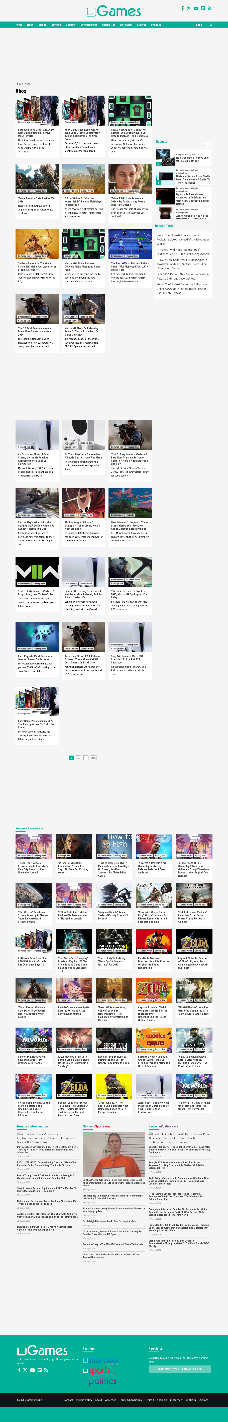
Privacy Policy (84, 1399)
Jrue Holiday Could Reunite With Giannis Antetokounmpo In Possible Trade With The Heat (113, 1197)
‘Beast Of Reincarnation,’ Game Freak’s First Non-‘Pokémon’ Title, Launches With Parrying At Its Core (113, 1014)
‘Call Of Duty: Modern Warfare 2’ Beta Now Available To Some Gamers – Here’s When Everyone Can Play (129, 459)
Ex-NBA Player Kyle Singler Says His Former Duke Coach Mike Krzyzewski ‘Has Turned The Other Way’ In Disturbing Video (114, 1182)
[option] (184, 158)
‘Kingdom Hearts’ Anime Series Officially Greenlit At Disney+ (114, 915)
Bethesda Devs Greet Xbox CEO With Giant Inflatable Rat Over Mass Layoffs (36, 133)
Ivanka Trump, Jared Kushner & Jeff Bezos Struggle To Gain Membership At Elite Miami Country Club (46, 1177)
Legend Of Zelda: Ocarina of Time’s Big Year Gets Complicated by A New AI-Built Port (193, 963)
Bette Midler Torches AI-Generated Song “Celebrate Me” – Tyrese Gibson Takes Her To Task (48, 1203)
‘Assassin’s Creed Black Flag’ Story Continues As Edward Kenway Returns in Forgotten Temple (153, 917)
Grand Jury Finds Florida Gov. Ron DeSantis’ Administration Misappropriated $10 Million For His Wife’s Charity (179, 1243)
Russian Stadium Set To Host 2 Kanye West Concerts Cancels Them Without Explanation (44, 1228)
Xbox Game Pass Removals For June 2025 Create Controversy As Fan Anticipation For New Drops (82, 134)
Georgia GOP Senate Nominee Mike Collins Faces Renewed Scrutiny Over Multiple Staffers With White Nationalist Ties (176, 1165)
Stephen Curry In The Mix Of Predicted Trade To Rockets (113, 1244)
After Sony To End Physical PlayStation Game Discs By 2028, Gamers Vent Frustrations (153, 1107)
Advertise (110, 1399)
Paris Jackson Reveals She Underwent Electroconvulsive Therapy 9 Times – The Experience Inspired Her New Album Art (47, 1149)
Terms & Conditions (130, 1399)
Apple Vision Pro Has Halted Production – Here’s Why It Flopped (192, 219)
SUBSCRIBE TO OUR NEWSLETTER (180, 1369)
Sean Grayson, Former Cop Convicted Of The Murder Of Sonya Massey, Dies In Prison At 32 (46, 1190)
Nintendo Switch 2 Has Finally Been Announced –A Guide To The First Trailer (193, 179)
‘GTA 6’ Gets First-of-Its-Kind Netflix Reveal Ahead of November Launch (72, 915)
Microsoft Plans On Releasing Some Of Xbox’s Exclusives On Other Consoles (81, 331)
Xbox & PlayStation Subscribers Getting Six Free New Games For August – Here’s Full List (36, 525)
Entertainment (89, 24)
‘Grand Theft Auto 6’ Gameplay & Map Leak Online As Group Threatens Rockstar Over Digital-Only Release (182, 289)
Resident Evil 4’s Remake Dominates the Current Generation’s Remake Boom (114, 1060)
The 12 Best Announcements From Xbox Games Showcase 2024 (34, 331)
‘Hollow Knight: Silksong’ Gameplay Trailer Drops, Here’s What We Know (82, 525)
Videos (42, 24)
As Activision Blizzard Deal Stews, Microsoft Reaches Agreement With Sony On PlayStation (33, 459)
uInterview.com (38, 1126)
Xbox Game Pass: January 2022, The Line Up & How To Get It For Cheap (36, 724)
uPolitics (156, 24)
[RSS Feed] (210, 8)
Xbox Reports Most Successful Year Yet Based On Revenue (35, 658)
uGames (203, 1399)
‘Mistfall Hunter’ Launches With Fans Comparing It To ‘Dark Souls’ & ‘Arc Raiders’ (193, 1010)
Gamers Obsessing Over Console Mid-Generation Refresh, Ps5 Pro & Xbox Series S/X (83, 594)
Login (199, 24)
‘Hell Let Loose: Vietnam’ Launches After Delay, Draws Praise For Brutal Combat (192, 917)
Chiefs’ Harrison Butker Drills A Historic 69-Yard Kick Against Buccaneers (111, 1256)
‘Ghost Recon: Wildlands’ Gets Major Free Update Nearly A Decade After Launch (32, 1012)
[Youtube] (196, 8)
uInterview (126, 24)
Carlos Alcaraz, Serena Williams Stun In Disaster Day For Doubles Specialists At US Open (112, 1233)
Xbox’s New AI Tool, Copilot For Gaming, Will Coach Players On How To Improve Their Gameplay (129, 133)
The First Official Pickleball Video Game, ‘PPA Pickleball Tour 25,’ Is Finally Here (130, 266)
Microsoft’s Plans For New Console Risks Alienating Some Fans (82, 266)
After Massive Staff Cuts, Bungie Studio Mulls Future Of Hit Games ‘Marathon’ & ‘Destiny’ (73, 1061)
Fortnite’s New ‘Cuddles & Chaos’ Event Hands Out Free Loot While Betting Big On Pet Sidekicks (154, 1061)
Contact (68, 1399)
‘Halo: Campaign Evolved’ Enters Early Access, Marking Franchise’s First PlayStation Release (192, 1061)
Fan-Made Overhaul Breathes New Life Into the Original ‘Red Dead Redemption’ (153, 963)
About (98, 1399)
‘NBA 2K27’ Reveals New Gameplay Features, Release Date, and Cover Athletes (183, 276)
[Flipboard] (203, 8)
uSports (141, 24)
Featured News (25, 122)
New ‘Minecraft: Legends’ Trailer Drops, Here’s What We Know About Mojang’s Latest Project (130, 525)
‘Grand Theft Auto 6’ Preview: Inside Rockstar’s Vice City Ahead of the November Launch (183, 239)
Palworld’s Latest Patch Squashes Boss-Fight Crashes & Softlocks (31, 1060)
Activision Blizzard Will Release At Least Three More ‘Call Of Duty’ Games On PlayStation (82, 659)
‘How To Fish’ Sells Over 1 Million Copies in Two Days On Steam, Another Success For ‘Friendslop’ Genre (182, 264)
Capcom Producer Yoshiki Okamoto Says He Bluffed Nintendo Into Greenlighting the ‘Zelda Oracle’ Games (152, 1014)
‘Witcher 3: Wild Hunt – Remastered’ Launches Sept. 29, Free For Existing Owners (183, 252)
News (30, 24)
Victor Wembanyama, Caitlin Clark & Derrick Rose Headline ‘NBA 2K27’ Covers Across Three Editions (34, 1109)
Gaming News (40, 122)
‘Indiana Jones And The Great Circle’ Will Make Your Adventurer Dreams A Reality (37, 266)
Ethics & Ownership (156, 1399)
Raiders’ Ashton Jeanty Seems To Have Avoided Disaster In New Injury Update (114, 1210)
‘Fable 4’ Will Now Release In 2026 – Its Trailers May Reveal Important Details (128, 201)
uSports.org (101, 1126)
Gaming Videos (117, 649)
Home (19, 24)
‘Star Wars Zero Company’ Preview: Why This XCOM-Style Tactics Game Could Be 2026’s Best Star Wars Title (73, 965)
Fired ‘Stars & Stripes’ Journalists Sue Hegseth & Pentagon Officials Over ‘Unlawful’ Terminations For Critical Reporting (176, 1196)
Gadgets (71, 24)
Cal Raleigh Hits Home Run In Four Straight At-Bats (109, 1221)
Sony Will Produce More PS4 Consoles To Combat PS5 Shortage (127, 659)
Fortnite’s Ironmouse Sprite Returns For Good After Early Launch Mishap (73, 1010)
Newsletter (108, 24)
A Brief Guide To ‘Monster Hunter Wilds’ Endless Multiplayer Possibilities (84, 201)
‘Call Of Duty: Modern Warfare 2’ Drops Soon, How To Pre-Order (36, 593)
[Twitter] (188, 8)
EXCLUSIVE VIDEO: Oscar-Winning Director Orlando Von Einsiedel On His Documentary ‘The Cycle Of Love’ (47, 1164)
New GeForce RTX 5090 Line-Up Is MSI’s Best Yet (193, 159)
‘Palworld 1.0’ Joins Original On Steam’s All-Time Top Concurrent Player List (194, 1106)
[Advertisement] (114, 55)
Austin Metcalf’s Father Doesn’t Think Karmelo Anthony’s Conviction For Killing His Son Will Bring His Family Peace (47, 1215)
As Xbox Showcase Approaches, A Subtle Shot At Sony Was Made (83, 456)
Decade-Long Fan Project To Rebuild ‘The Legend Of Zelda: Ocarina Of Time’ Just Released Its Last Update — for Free (73, 1109)
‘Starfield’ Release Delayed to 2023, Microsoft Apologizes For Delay (129, 594)
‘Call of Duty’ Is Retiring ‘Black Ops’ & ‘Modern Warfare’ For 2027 (111, 961)
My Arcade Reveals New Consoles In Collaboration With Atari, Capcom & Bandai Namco (192, 199)
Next (93, 757)
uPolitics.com (168, 1126)
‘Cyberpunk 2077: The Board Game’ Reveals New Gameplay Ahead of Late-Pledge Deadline (113, 1107)
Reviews (56, 24)
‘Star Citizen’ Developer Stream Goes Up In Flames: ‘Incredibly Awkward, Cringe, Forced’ (33, 917)
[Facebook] (183, 8)
